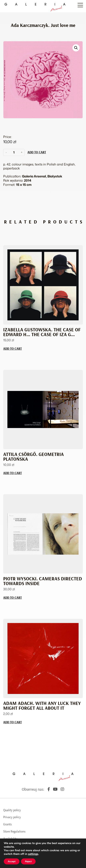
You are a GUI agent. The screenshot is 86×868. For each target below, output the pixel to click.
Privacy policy (12, 817)
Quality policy (12, 810)
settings (33, 854)
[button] (76, 47)
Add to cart (36, 152)
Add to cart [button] (12, 348)
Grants (7, 824)
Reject (28, 861)
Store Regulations (14, 831)
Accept (11, 861)
